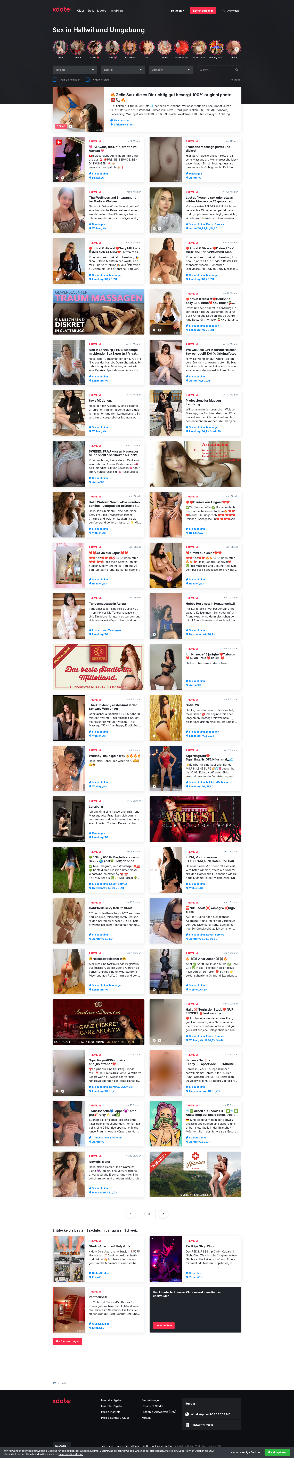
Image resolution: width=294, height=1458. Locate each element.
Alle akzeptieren (277, 1452)
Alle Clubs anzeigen (67, 1341)
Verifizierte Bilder (70, 79)
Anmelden (233, 10)
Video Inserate (101, 79)
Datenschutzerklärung (71, 1454)
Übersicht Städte (152, 1406)
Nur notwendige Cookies (245, 1452)
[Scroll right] (236, 49)
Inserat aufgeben (203, 10)
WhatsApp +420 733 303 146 (211, 1414)
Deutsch (176, 10)
